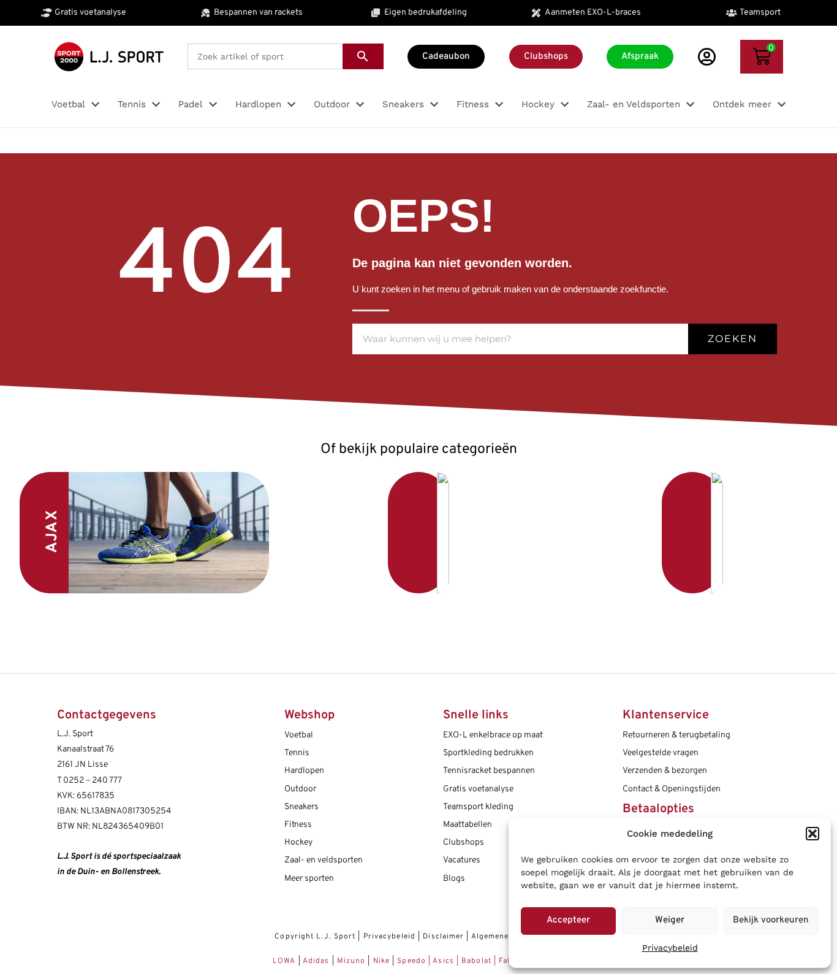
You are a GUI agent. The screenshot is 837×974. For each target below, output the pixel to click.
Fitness (298, 825)
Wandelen (602, 532)
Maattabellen (467, 825)
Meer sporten (309, 878)
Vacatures (461, 860)
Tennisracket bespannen (489, 771)
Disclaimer (443, 937)
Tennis (296, 753)
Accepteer (568, 920)
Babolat (476, 961)
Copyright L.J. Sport (315, 937)
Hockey (298, 842)
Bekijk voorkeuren (771, 920)
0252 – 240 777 (92, 780)
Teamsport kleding (478, 807)
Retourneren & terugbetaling (676, 735)
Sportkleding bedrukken (488, 753)
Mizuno (352, 961)
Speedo (411, 961)
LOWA (285, 961)
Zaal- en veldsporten (323, 860)
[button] (812, 834)
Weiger (669, 920)
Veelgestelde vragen (661, 753)
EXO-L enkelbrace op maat (493, 735)
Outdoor (300, 789)
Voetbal (329, 529)
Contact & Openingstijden (672, 789)
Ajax (52, 531)
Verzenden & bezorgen (665, 771)
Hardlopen (304, 771)
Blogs (454, 878)
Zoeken (732, 338)
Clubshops (463, 842)
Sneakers (301, 807)
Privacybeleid (670, 948)
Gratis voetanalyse (478, 789)
